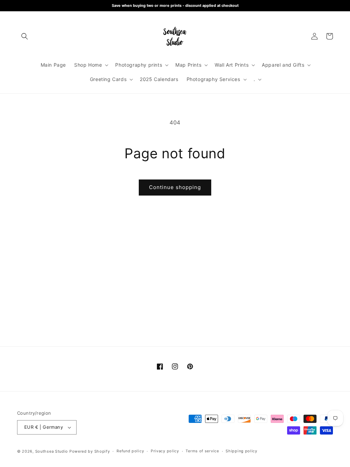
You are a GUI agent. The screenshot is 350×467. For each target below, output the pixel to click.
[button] (24, 36)
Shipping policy (241, 451)
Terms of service (202, 451)
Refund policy (130, 451)
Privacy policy (165, 451)
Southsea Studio (51, 451)
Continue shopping (175, 187)
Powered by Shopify (89, 451)
